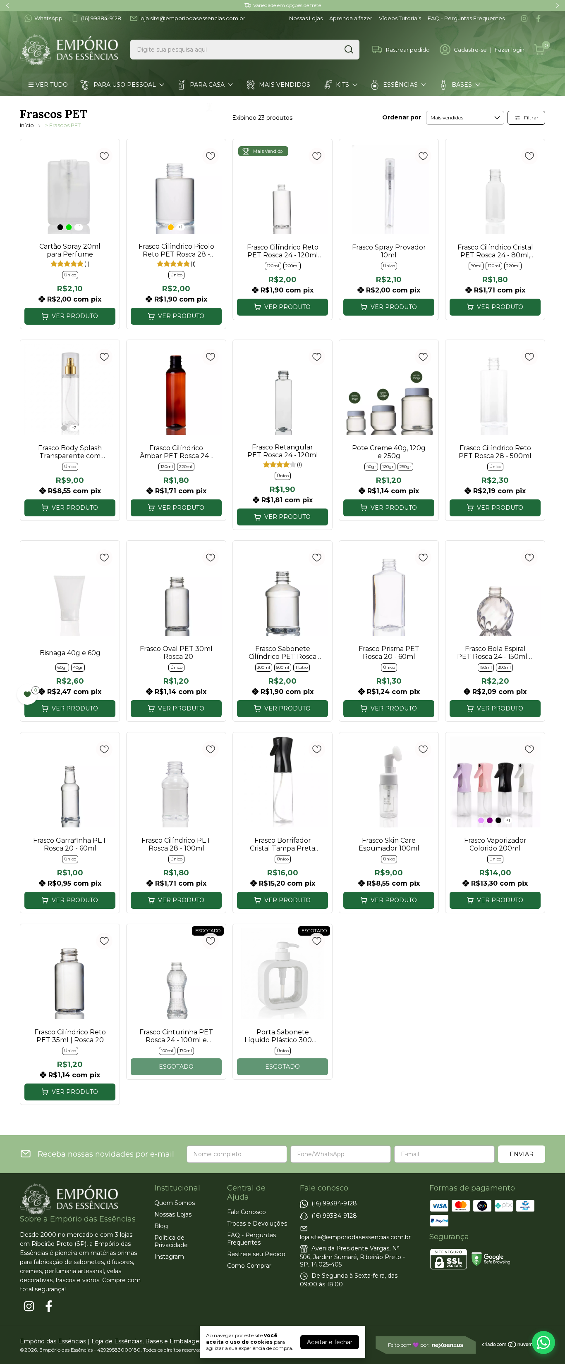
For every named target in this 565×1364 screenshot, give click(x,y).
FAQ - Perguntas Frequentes (466, 18)
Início (27, 125)
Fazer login (509, 49)
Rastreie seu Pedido (256, 1254)
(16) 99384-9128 (101, 18)
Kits (342, 84)
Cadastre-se (470, 49)
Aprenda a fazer (350, 18)
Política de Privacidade (171, 1241)
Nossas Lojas (306, 18)
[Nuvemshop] (513, 1346)
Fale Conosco (246, 1212)
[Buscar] (348, 49)
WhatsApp (48, 18)
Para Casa (207, 84)
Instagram (169, 1256)
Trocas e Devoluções (257, 1223)
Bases (462, 84)
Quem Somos (174, 1203)
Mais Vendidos (284, 84)
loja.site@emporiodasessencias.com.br (192, 18)
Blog (161, 1226)
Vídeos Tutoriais (400, 18)
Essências (400, 84)
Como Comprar (249, 1265)
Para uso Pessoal (124, 84)
